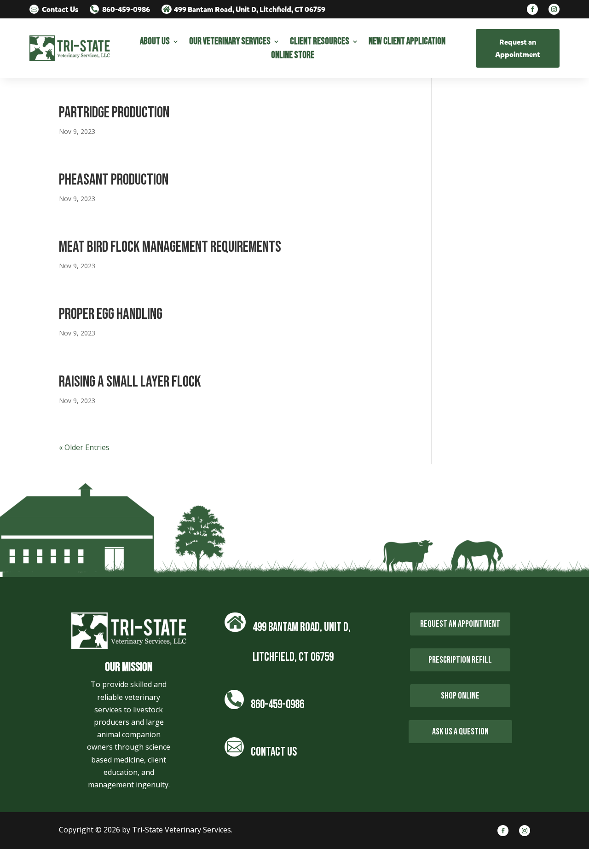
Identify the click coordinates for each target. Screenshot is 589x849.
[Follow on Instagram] (554, 9)
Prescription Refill (460, 659)
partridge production (114, 112)
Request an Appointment (517, 48)
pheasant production (113, 179)
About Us (155, 42)
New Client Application (407, 42)
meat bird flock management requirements (170, 246)
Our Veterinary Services (230, 42)
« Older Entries (84, 447)
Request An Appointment (460, 624)
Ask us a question (460, 731)
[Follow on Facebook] (532, 9)
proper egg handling (110, 314)
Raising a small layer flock (130, 381)
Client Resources (319, 42)
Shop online (460, 695)
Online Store (292, 56)
